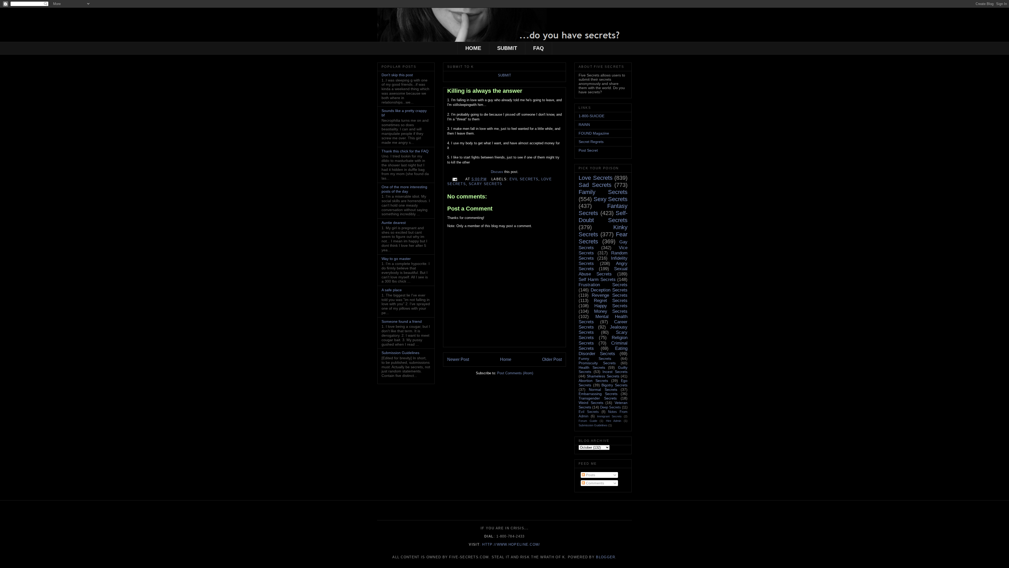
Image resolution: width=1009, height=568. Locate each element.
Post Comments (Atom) (515, 373)
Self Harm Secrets (597, 279)
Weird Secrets (591, 403)
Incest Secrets (615, 372)
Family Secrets (603, 192)
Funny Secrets (595, 358)
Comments (594, 483)
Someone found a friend (402, 321)
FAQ (538, 48)
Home (505, 359)
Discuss (497, 172)
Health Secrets (592, 367)
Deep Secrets (610, 407)
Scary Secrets (485, 184)
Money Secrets (611, 311)
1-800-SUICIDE (591, 116)
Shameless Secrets (603, 376)
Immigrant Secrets (609, 416)
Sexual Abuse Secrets (603, 271)
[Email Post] (455, 179)
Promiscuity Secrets (597, 363)
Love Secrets (595, 178)
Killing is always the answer (484, 91)
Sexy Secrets (611, 199)
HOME (473, 48)
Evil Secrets (524, 179)
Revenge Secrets (609, 295)
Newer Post (458, 359)
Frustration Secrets (603, 284)
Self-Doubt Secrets (603, 216)
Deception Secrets (609, 290)
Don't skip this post (397, 75)
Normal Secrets (603, 389)
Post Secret (588, 150)
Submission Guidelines (400, 353)
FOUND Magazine (594, 133)
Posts (590, 475)
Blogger (605, 557)
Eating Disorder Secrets (603, 351)
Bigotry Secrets (614, 385)
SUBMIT (507, 48)
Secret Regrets (591, 142)
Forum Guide (588, 420)
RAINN (584, 124)
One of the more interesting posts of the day (404, 189)
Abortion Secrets (593, 380)
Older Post (552, 359)
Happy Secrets (611, 305)
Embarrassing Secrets (598, 394)
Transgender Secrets (598, 398)
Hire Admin (613, 420)
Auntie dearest (394, 223)
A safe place (392, 290)
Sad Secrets (595, 185)
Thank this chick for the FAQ (405, 151)
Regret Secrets (610, 300)
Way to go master (396, 259)
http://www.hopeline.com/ (511, 544)
